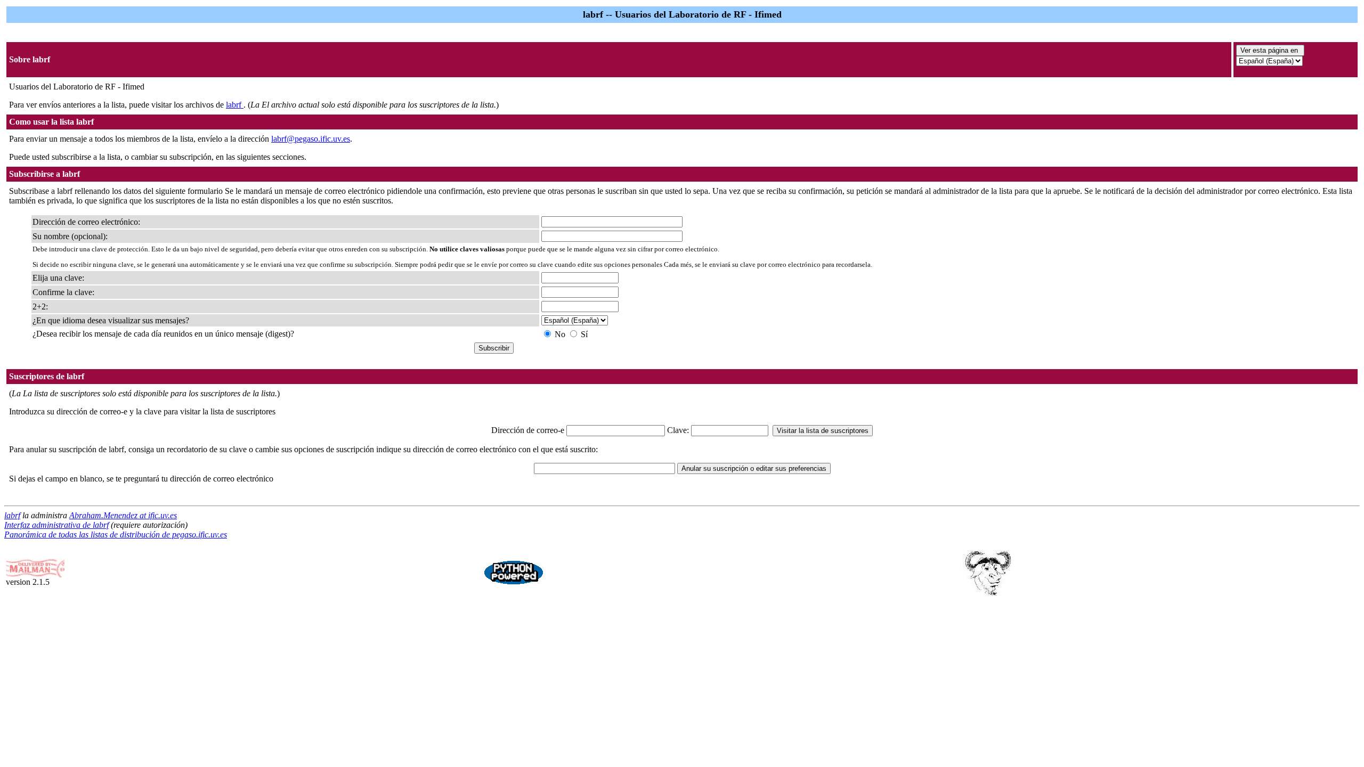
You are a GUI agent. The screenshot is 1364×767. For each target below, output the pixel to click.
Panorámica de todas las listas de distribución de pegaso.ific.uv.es (115, 534)
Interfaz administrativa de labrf (56, 524)
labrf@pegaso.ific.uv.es (310, 138)
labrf (234, 104)
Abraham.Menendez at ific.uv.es (123, 515)
